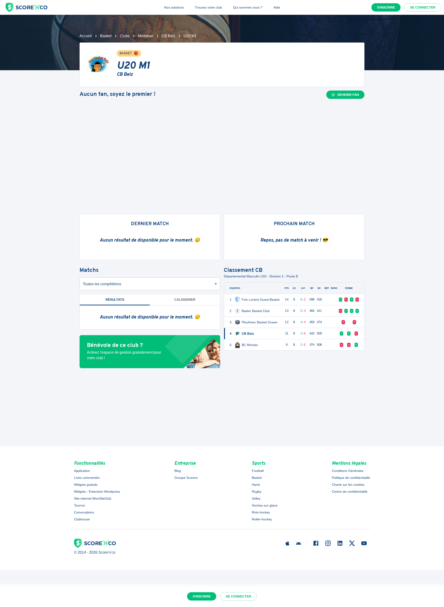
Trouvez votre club (208, 7)
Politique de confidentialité (351, 478)
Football (258, 471)
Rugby (256, 491)
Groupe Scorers (186, 478)
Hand (256, 484)
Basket (105, 36)
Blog (177, 471)
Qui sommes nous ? (247, 7)
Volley (256, 498)
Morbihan (145, 36)
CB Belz (168, 36)
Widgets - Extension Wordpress (97, 491)
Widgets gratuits (86, 484)
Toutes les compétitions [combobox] (102, 284)
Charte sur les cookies (348, 484)
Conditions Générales (348, 471)
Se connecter (422, 7)
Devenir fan (348, 95)
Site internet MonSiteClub (92, 498)
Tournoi (79, 505)
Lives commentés (87, 478)
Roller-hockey (262, 519)
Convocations (84, 512)
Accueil (86, 36)
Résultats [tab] (114, 299)
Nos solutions (174, 7)
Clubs (125, 36)
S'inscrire (386, 7)
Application (82, 471)
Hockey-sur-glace (265, 505)
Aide (277, 7)
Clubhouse (82, 519)
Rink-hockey (261, 512)
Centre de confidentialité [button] (349, 491)
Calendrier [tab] (184, 299)
